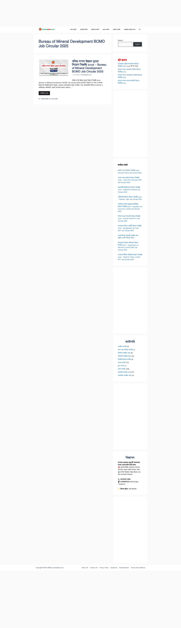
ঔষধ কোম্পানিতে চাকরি (125, 350)
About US (85, 568)
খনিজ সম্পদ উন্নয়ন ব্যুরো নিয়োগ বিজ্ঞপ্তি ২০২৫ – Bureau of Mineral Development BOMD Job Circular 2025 (89, 66)
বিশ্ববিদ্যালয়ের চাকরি (124, 359)
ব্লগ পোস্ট (121, 366)
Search (120, 40)
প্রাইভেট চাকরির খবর (124, 356)
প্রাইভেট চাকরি (95, 29)
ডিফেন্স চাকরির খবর (124, 353)
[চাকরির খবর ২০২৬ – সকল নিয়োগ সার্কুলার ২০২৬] (47, 29)
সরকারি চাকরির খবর (46, 99)
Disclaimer (114, 568)
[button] (139, 29)
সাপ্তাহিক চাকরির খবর (129, 29)
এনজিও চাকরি (116, 29)
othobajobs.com (58, 568)
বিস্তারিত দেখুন (44, 93)
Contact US (94, 568)
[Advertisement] (56, 13)
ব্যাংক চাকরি (106, 29)
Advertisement (124, 568)
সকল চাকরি (73, 29)
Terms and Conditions (138, 568)
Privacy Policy (104, 568)
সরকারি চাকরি (83, 29)
